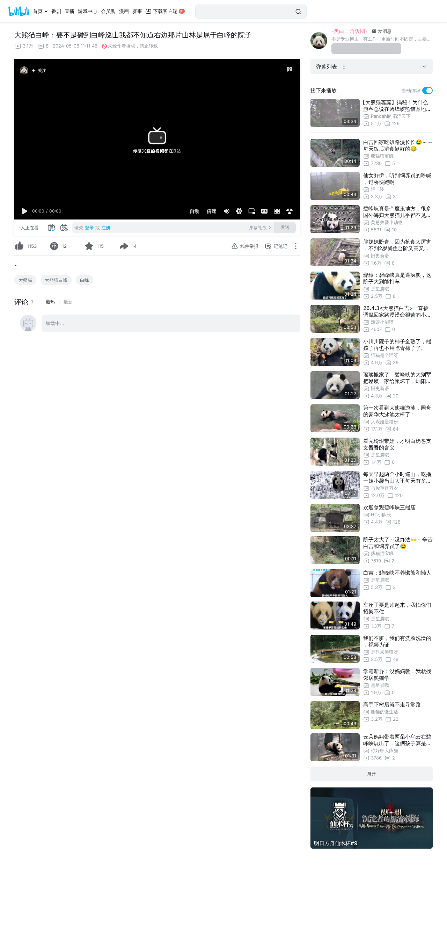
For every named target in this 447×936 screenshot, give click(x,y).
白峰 (84, 280)
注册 (105, 227)
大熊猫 (25, 280)
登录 (89, 227)
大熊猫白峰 (56, 280)
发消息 (383, 31)
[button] (25, 211)
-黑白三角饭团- (349, 31)
